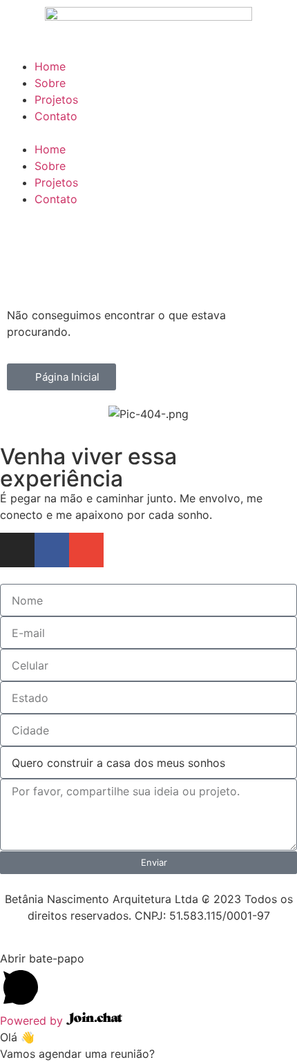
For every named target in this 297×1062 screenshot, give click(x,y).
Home (50, 66)
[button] (148, 132)
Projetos (56, 99)
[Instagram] (17, 550)
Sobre (50, 83)
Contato (56, 116)
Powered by (33, 1020)
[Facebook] (52, 550)
